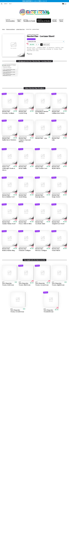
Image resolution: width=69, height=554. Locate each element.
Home (3, 29)
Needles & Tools (29, 21)
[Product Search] (2, 3)
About (5, 3)
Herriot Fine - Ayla (41, 138)
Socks (54, 21)
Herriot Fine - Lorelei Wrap (23, 112)
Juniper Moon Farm (20, 29)
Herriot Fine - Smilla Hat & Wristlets (9, 139)
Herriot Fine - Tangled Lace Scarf (58, 223)
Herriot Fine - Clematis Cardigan (25, 249)
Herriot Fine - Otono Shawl (56, 249)
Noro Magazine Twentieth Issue (49, 311)
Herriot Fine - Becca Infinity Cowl (8, 196)
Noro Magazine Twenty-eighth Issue (58, 284)
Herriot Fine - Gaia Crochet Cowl (41, 167)
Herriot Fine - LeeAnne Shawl (32, 29)
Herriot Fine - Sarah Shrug (23, 196)
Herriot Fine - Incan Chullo (23, 167)
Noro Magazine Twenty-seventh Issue (17, 311)
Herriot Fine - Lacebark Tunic (40, 223)
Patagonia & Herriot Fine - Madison (41, 112)
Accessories (10, 21)
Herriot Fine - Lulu (56, 139)
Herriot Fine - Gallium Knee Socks (58, 112)
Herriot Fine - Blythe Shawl (56, 167)
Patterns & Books (43, 21)
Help (10, 3)
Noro (11, 308)
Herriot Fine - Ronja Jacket (56, 196)
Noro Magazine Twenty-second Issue (42, 284)
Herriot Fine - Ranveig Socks (40, 196)
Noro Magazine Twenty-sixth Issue (8, 284)
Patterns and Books (10, 29)
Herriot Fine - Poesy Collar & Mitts (25, 223)
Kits (19, 21)
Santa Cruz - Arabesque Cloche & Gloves (8, 168)
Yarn (61, 21)
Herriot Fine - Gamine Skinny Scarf (8, 223)
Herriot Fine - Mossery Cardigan (41, 249)
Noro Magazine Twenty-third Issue (24, 284)
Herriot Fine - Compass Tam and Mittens (25, 139)
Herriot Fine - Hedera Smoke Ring (8, 249)
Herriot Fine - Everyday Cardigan (8, 112)
